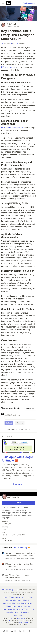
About (20, 606)
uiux (13, 43)
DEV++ (24, 597)
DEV (10, 620)
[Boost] (28, 631)
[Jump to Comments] (13, 631)
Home (5, 597)
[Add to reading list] (21, 631)
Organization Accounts (24, 603)
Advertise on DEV (9, 603)
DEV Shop (25, 609)
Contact (27, 606)
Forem (10, 618)
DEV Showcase (11, 606)
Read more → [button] (18, 484)
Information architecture (12, 128)
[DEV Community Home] (8, 3)
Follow (18, 503)
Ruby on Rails (23, 622)
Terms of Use (18, 615)
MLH (32, 609)
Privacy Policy (24, 612)
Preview (20, 423)
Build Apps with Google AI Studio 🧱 (17, 458)
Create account (28, 3)
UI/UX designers (8, 67)
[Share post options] (34, 631)
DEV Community (20, 547)
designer (21, 43)
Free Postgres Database (11, 609)
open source (21, 618)
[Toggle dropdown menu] (34, 436)
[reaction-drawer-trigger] (5, 631)
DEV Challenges (14, 597)
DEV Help (26, 600)
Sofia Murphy (12, 24)
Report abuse (25, 429)
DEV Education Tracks (13, 600)
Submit (9, 423)
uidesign (6, 43)
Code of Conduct (12, 429)
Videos (30, 597)
